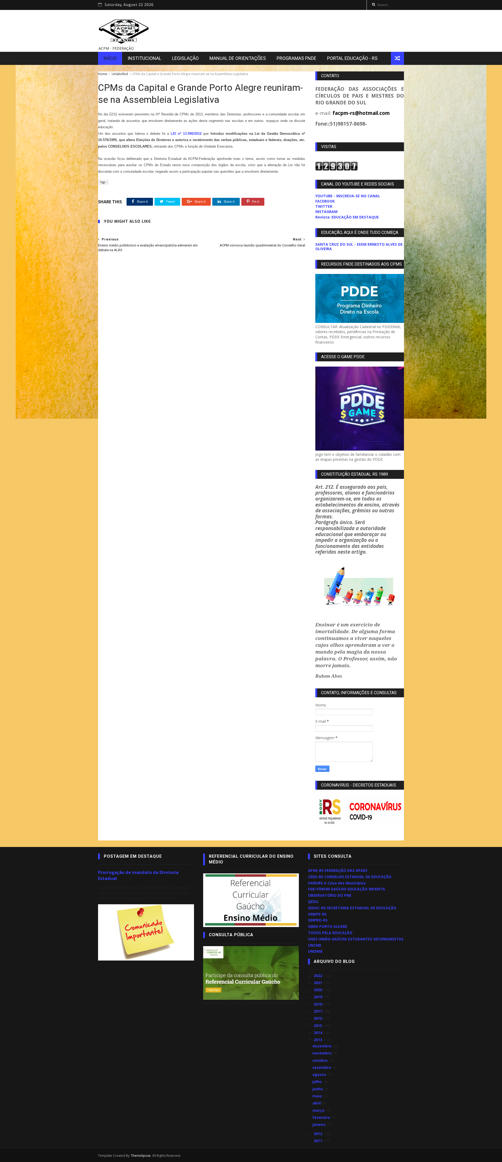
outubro (320, 1060)
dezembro (322, 1045)
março (319, 1110)
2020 (318, 989)
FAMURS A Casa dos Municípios (337, 882)
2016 (318, 1018)
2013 (318, 1039)
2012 (318, 1133)
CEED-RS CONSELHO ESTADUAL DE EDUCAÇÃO (349, 876)
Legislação (185, 58)
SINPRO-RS (318, 920)
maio (317, 1095)
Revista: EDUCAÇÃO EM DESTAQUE (347, 217)
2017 (318, 1011)
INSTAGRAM (326, 211)
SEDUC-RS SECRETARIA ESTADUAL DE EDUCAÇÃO (352, 907)
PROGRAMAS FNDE (296, 58)
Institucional (144, 58)
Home (102, 74)
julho (317, 1081)
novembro (322, 1053)
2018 (318, 1004)
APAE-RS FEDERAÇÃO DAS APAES (337, 870)
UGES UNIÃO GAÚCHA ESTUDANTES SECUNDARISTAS (355, 938)
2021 (318, 982)
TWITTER (323, 206)
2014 (318, 1032)
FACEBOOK (325, 201)
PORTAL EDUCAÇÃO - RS (352, 58)
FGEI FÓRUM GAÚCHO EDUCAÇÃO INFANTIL (347, 888)
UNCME (314, 945)
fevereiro (321, 1117)
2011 (318, 1140)
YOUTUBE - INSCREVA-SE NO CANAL (347, 195)
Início (110, 58)
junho (318, 1088)
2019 (318, 996)
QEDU (313, 901)
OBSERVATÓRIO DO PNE (329, 895)
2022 (318, 975)
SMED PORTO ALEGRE (327, 926)
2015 (318, 1025)
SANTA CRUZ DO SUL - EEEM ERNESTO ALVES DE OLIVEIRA (359, 246)
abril (317, 1103)
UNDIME (315, 951)
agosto (319, 1074)
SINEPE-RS (317, 914)
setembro (322, 1067)
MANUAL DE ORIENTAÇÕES (237, 58)
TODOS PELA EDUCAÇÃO (330, 932)
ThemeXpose (141, 1155)
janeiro (319, 1124)
